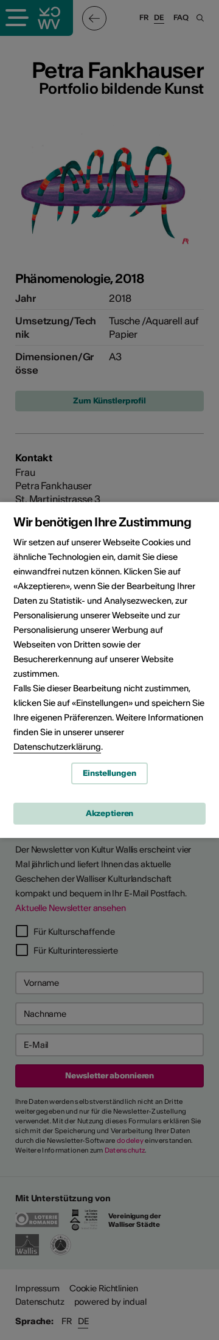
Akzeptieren (110, 813)
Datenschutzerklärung (57, 746)
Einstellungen (109, 773)
